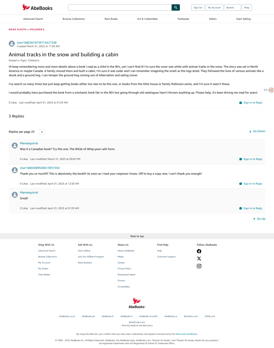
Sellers (213, 18)
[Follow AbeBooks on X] (214, 258)
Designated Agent (127, 274)
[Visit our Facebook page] (214, 251)
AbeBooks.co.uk (67, 316)
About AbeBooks (126, 250)
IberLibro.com (191, 316)
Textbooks (183, 18)
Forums (121, 280)
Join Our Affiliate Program (91, 256)
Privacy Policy (124, 268)
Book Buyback (85, 262)
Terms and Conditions (186, 334)
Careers (121, 262)
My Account (214, 7)
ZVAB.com (210, 316)
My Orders (43, 268)
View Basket (44, 274)
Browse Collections (74, 18)
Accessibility (124, 286)
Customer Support (166, 256)
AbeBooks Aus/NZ (148, 316)
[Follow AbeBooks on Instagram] (214, 266)
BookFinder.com (137, 324)
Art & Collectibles (147, 18)
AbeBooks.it (126, 316)
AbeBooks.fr (108, 316)
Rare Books (111, 18)
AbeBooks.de (88, 316)
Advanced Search (33, 18)
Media (121, 256)
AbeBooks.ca (170, 316)
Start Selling (243, 18)
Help (246, 7)
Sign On (198, 7)
